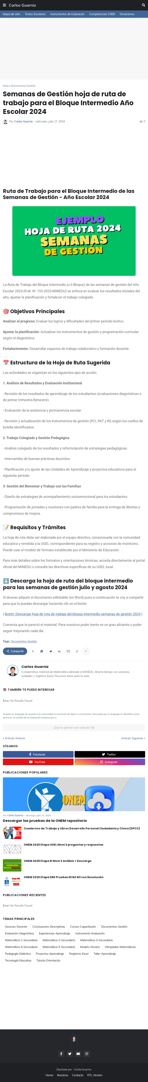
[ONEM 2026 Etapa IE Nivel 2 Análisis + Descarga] (12, 865)
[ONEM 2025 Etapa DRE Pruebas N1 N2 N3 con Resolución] (12, 881)
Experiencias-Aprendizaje (54, 933)
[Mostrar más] (86, 651)
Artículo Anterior (15, 738)
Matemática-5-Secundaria (59, 947)
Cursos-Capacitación (83, 926)
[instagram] (86, 1053)
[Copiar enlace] (77, 651)
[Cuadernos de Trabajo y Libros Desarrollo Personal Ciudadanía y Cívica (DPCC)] (12, 833)
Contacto (77, 1075)
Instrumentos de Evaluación (67, 14)
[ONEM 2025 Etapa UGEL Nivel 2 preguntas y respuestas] (12, 849)
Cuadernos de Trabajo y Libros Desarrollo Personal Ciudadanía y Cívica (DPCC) (82, 828)
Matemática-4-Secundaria (21, 947)
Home (49, 1075)
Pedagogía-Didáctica (18, 954)
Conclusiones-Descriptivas (48, 926)
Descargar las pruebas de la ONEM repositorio (45, 820)
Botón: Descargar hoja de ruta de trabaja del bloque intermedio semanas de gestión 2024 (72, 614)
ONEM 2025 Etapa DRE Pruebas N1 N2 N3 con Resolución (63, 877)
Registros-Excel (78, 954)
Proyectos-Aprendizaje (50, 954)
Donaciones (127, 14)
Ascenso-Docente (16, 926)
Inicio (6, 85)
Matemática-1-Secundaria (21, 940)
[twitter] (69, 1053)
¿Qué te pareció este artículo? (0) (74, 727)
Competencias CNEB (102, 14)
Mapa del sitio (11, 14)
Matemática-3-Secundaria (96, 940)
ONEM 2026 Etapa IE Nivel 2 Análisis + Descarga (57, 861)
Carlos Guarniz (22, 5)
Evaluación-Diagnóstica (19, 933)
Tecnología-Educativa (18, 960)
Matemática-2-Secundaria (59, 940)
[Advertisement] (74, 49)
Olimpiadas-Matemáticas (120, 947)
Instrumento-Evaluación (90, 933)
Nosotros (62, 1075)
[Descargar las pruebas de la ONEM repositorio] (74, 794)
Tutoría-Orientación (48, 960)
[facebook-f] (61, 1053)
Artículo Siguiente (132, 738)
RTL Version (94, 1075)
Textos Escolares (35, 14)
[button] (4, 5)
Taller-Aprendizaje (105, 954)
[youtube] (78, 1053)
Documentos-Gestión (23, 85)
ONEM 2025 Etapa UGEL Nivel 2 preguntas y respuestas (63, 844)
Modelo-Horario (90, 947)
